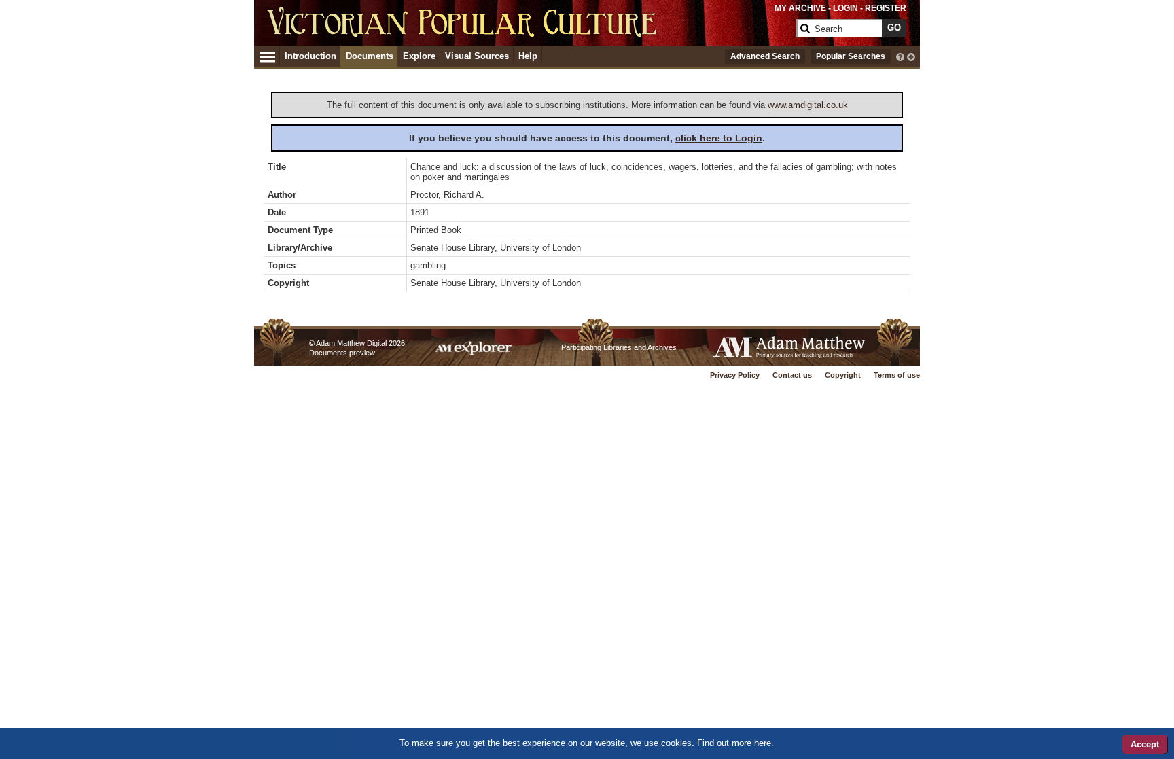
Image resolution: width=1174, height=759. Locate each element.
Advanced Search (765, 56)
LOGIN (845, 8)
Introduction (310, 56)
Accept (1145, 744)
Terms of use (897, 375)
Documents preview (342, 353)
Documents (369, 56)
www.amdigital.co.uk (808, 105)
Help (527, 56)
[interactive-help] (900, 56)
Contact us (792, 375)
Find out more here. (735, 743)
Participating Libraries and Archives (619, 347)
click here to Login (718, 138)
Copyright (843, 375)
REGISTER (885, 8)
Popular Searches (850, 56)
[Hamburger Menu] (267, 55)
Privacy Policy (735, 375)
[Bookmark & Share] (911, 56)
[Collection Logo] (529, 34)
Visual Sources (477, 56)
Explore (419, 56)
